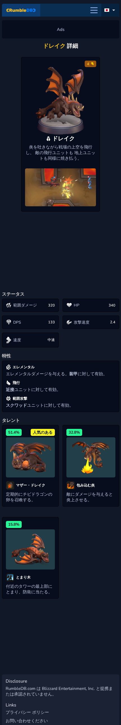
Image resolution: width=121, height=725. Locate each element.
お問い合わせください (27, 721)
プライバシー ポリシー (27, 712)
